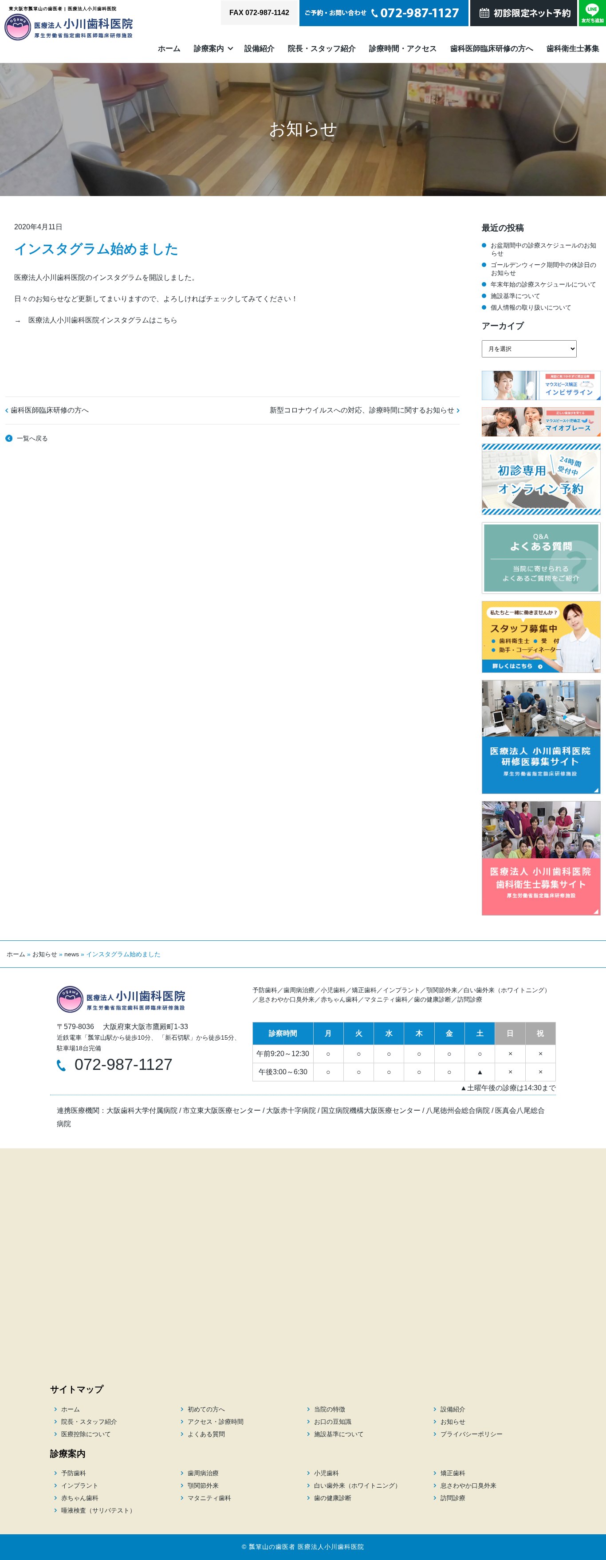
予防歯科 (264, 990)
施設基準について (515, 295)
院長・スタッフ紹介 (322, 48)
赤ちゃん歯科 (339, 999)
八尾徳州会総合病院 (458, 1110)
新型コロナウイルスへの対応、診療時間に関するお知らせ (362, 410)
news (71, 954)
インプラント (401, 990)
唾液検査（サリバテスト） (98, 1510)
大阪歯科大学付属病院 (141, 1110)
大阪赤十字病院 (291, 1110)
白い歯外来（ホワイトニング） (507, 990)
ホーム (169, 48)
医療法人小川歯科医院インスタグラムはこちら (102, 320)
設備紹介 (259, 48)
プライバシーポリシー (472, 1434)
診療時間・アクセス (403, 48)
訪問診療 (469, 999)
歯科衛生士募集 (573, 48)
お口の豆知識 (332, 1421)
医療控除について (86, 1434)
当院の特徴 (329, 1409)
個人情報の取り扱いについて (531, 307)
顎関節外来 (441, 990)
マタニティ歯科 (386, 999)
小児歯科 (333, 990)
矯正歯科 (364, 990)
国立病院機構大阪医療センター (371, 1110)
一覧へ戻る (32, 438)
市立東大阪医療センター (222, 1110)
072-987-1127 (124, 1064)
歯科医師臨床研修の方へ (491, 48)
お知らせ (44, 954)
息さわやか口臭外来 (287, 999)
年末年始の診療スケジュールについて (543, 284)
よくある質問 (206, 1434)
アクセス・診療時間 (216, 1421)
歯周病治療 (299, 990)
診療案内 (209, 48)
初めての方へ (206, 1409)
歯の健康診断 (432, 999)
